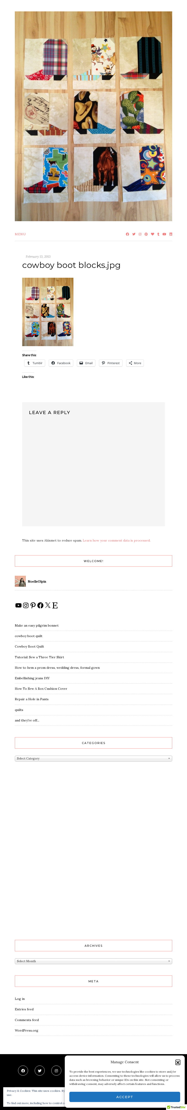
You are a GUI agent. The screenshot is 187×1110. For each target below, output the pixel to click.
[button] (178, 1062)
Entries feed (24, 1009)
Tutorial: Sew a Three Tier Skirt (39, 657)
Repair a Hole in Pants (32, 699)
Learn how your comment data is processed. (117, 540)
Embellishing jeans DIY (32, 678)
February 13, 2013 (38, 256)
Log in (20, 999)
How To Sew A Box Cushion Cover (41, 689)
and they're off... (27, 720)
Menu (20, 234)
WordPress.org (26, 1030)
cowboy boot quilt (28, 636)
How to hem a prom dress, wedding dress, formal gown (57, 668)
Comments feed (27, 1020)
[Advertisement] (33, 858)
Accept (124, 1097)
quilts (19, 710)
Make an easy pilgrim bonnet (37, 625)
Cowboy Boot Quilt (29, 646)
